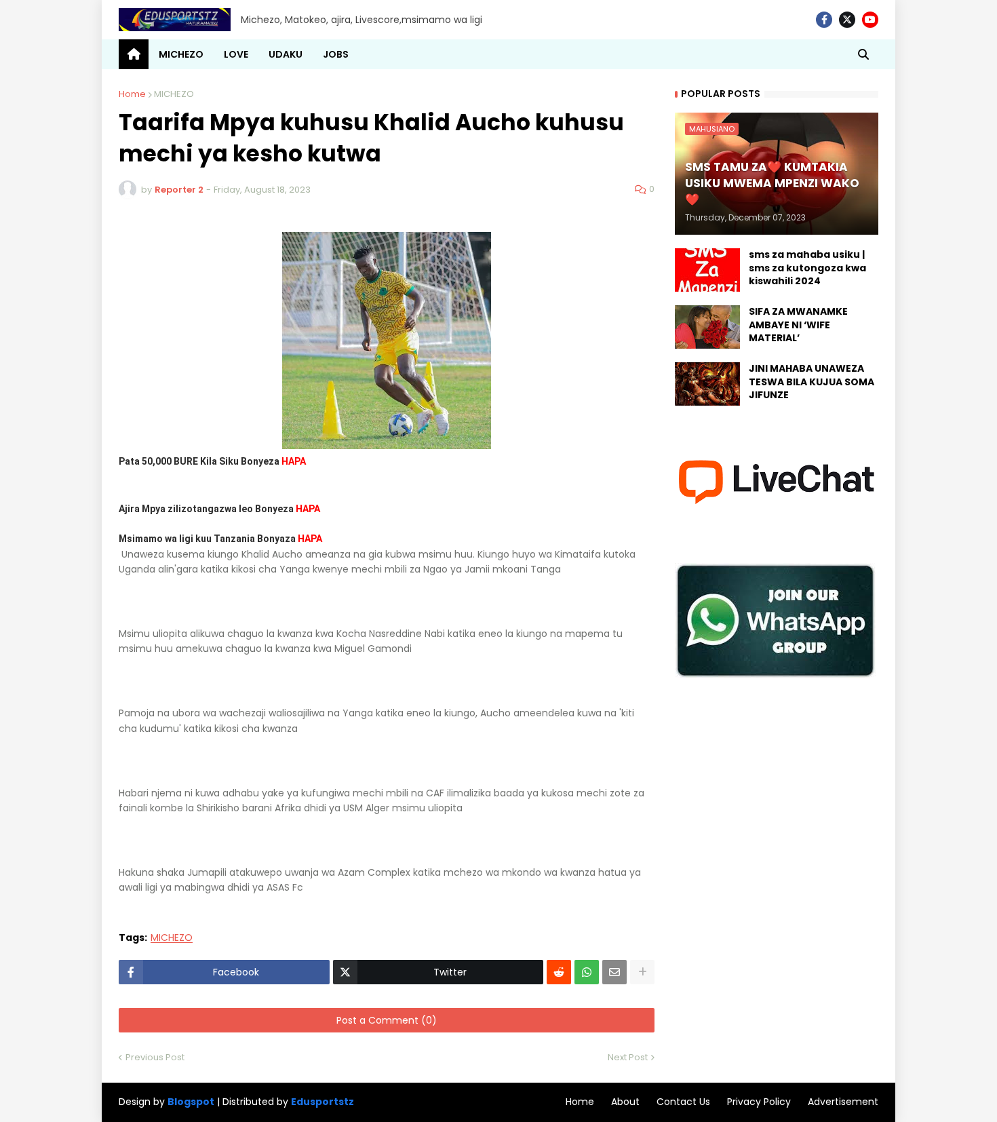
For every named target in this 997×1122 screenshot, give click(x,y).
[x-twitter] (847, 20)
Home (132, 94)
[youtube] (870, 20)
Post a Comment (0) (386, 1020)
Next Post (628, 1057)
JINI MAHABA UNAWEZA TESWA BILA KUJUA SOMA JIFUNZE (811, 382)
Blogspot (191, 1102)
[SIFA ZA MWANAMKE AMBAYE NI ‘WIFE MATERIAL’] (707, 327)
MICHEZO (174, 94)
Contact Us (683, 1101)
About (625, 1101)
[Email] (614, 972)
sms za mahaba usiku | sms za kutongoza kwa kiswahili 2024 (807, 268)
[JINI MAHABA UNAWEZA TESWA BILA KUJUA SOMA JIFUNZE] (707, 384)
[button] (863, 54)
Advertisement (843, 1101)
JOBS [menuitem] (336, 54)
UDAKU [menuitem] (285, 54)
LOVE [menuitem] (236, 54)
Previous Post (154, 1057)
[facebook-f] (824, 20)
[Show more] (642, 972)
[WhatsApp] (586, 972)
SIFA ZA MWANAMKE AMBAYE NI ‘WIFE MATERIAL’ (798, 325)
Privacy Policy (759, 1101)
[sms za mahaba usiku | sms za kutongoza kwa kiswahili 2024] (707, 270)
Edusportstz (322, 1101)
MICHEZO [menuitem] (181, 54)
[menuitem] (134, 54)
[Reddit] (559, 972)
